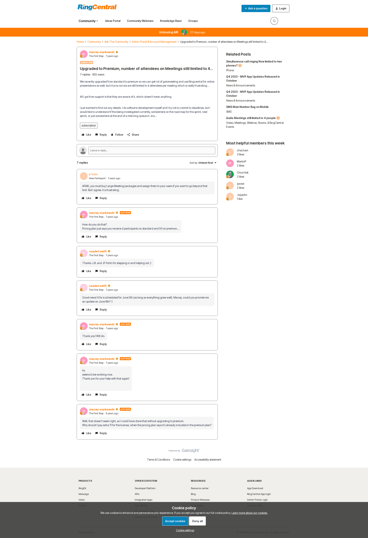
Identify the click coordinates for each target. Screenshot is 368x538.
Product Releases (200, 499)
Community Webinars (140, 20)
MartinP (241, 161)
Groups (193, 20)
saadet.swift (98, 251)
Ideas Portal (112, 20)
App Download (255, 488)
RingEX (82, 488)
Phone (230, 70)
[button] (256, 8)
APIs (137, 493)
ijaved (240, 183)
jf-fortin (93, 174)
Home (80, 41)
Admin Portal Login (257, 499)
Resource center (200, 488)
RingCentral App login (259, 493)
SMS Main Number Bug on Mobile (247, 106)
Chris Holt (242, 172)
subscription (89, 125)
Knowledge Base (171, 20)
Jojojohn (242, 194)
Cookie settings (182, 459)
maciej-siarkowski (101, 52)
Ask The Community (116, 41)
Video (82, 499)
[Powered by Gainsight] (184, 451)
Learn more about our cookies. (250, 512)
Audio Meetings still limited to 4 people (251, 118)
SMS (229, 111)
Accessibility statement (207, 459)
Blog (193, 493)
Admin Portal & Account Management (154, 41)
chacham (242, 150)
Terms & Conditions (158, 459)
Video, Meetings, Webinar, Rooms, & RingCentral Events (255, 124)
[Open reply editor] (147, 150)
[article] (147, 186)
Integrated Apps (143, 499)
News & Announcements (240, 85)
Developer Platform (145, 488)
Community (94, 41)
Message (84, 493)
